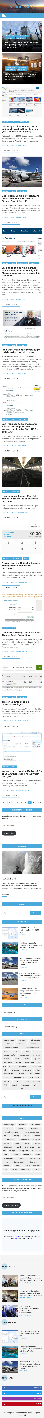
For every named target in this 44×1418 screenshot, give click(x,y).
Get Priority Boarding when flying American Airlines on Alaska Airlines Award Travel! (20, 198)
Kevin (14, 48)
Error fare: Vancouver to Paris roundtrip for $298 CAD (29, 930)
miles (5, 1070)
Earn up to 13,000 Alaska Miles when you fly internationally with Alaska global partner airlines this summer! (21, 271)
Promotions (23, 122)
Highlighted (10, 35)
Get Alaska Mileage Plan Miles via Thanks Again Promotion (21, 633)
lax (4, 1066)
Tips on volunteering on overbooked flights (15, 703)
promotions (8, 1074)
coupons (36, 1055)
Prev (4, 803)
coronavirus (24, 1055)
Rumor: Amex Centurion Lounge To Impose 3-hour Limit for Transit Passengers (30, 1293)
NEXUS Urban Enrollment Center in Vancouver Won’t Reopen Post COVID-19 (21, 74)
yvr (22, 1089)
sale (6, 1077)
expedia (37, 1059)
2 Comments (23, 934)
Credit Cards (16, 558)
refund (21, 1074)
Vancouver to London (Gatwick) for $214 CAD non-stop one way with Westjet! (22, 774)
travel (17, 1081)
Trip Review (20, 38)
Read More (5, 895)
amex (6, 1051)
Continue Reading (10, 151)
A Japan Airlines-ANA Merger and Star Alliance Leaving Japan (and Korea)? (29, 992)
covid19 (7, 1059)
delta (27, 1059)
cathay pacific (9, 1055)
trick (5, 1085)
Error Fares (22, 419)
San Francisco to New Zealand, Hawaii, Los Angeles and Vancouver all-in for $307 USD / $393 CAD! (20, 427)
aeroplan (22, 1040)
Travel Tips (10, 38)
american (34, 1044)
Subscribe (9, 833)
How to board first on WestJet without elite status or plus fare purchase (20, 499)
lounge (12, 1066)
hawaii (18, 1062)
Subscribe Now (11, 1205)
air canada (35, 1040)
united (14, 1085)
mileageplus (36, 1066)
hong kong (29, 1062)
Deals (13, 122)
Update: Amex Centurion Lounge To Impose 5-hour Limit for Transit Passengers (30, 1278)
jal (39, 1062)
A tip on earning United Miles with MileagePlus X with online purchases (21, 566)
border (26, 1051)
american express (32, 1047)
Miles (13, 191)
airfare (8, 1044)
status (7, 1081)
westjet (37, 1085)
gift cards (8, 1062)
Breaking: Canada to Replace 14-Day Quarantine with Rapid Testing (30, 945)
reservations (35, 1074)
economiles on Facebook (22, 1106)
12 (33, 803)
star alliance (34, 1077)
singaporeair (19, 1077)
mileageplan (23, 1066)
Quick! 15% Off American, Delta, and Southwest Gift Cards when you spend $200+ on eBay (20, 129)
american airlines (11, 1047)
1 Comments (23, 967)
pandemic (27, 1070)
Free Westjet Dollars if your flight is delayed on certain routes (21, 351)
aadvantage (9, 1040)
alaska (20, 1044)
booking (16, 1051)
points (38, 1070)
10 (25, 803)
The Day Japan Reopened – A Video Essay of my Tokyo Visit (21, 43)
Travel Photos (23, 35)
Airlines (5, 122)
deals (17, 1059)
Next (39, 803)
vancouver (25, 1085)
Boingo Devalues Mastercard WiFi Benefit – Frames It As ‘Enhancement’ (30, 1309)
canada (37, 1051)
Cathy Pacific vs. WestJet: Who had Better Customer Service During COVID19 (30, 975)
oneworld (15, 1070)
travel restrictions (33, 1081)
